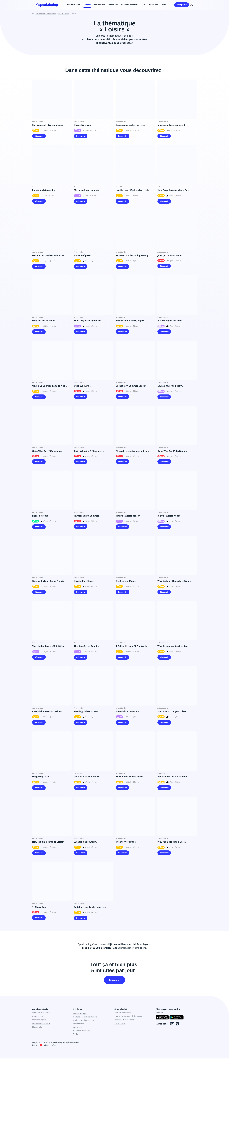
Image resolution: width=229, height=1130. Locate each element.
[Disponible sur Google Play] (176, 1017)
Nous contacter (38, 1016)
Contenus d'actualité (129, 5)
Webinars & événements (124, 1020)
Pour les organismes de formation (128, 1016)
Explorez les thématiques (46, 13)
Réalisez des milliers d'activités (85, 1017)
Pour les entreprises (122, 1012)
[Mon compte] (191, 5)
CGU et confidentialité (41, 1023)
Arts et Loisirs (63, 13)
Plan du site (37, 1027)
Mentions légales (39, 1020)
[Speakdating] (34, 13)
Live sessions (99, 5)
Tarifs (163, 5)
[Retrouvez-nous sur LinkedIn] (177, 1024)
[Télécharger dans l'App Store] (162, 1017)
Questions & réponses (41, 1012)
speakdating (48, 4)
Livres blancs (119, 1023)
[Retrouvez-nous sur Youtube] (172, 1023)
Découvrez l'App (73, 5)
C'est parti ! (182, 5)
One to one (113, 5)
